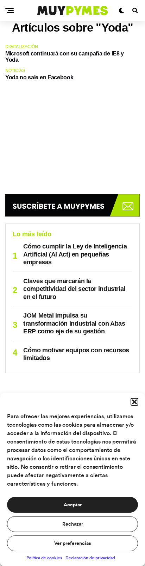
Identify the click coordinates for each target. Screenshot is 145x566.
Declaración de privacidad (90, 558)
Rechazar (72, 524)
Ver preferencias (72, 543)
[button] (134, 401)
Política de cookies (44, 558)
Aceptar (73, 504)
